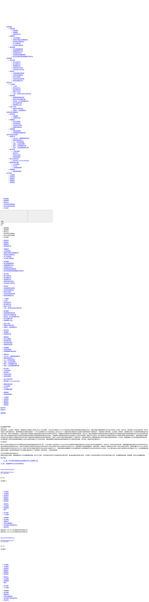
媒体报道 (3, 413)
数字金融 (12, 47)
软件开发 (12, 114)
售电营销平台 (16, 65)
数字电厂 (12, 71)
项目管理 (12, 129)
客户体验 (12, 149)
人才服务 (12, 84)
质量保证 (12, 119)
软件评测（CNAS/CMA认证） (21, 160)
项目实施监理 (16, 130)
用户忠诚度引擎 (17, 103)
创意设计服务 (16, 155)
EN (1, 225)
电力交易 (12, 60)
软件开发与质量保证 (12, 112)
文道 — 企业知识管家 (19, 143)
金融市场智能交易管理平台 (20, 39)
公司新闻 (6, 506)
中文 (2, 223)
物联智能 (12, 169)
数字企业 (9, 82)
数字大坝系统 (16, 77)
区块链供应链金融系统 (19, 54)
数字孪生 (15, 153)
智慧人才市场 (16, 91)
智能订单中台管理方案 (19, 99)
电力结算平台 (16, 64)
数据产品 (12, 136)
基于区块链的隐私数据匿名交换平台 (23, 56)
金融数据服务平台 (18, 51)
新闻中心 (3, 409)
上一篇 (20, 460)
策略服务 (15, 32)
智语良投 (15, 30)
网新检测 (6, 521)
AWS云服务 (16, 164)
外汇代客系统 (16, 43)
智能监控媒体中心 (18, 140)
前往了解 (3, 458)
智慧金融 (9, 26)
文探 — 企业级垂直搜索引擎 (21, 147)
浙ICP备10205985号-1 (33, 530)
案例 (5, 509)
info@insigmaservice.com (7, 472)
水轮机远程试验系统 (18, 78)
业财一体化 (13, 106)
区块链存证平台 (17, 52)
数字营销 (12, 95)
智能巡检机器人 (17, 171)
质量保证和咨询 (17, 127)
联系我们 (12, 182)
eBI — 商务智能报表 (18, 142)
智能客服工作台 (17, 104)
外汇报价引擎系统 (18, 45)
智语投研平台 (16, 34)
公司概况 (12, 175)
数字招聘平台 (16, 90)
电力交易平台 (16, 62)
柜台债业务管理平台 (18, 41)
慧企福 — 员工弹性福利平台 (21, 101)
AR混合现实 (16, 151)
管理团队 (12, 180)
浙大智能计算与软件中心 (10, 525)
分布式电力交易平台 (18, 69)
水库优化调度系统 (18, 75)
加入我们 (6, 512)
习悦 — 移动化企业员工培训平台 (22, 93)
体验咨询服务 (16, 157)
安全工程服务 (16, 121)
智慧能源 (9, 58)
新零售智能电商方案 (18, 97)
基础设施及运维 (14, 162)
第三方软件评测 (14, 158)
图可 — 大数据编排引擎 (19, 145)
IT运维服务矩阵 (17, 167)
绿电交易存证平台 (18, 67)
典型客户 (12, 178)
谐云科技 (6, 527)
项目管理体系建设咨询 (19, 132)
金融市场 (12, 36)
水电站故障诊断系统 (18, 73)
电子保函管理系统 (18, 49)
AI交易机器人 (17, 38)
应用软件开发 (16, 117)
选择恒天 (12, 176)
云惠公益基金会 (8, 523)
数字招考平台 (16, 88)
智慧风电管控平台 (18, 80)
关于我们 (9, 173)
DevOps (15, 165)
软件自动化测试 (17, 125)
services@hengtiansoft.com (8, 469)
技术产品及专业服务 (12, 134)
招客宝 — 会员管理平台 (19, 110)
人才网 (15, 86)
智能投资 (12, 28)
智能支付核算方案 (18, 108)
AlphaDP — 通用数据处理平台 (21, 138)
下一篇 (12, 463)
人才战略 (6, 514)
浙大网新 (6, 519)
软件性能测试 (16, 123)
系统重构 (15, 116)
